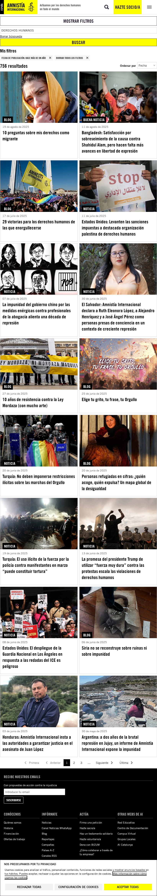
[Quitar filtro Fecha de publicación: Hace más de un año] (50, 57)
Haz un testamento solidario (96, 833)
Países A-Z (48, 850)
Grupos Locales (126, 839)
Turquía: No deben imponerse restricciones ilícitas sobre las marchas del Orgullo (38, 479)
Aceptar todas (128, 887)
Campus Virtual (127, 833)
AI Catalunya (125, 844)
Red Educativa (126, 822)
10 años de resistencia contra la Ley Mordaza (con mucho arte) (32, 402)
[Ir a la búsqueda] (107, 7)
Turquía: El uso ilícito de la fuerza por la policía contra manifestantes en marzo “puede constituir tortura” (35, 565)
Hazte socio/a (127, 7)
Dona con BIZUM (90, 844)
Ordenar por (128, 66)
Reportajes (48, 839)
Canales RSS (49, 855)
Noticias (46, 822)
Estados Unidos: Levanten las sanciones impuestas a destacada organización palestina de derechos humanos (115, 228)
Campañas (48, 844)
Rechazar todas (29, 887)
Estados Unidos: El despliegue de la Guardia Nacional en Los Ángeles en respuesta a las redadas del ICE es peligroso (32, 657)
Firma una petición (91, 822)
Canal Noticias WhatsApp (57, 828)
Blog (44, 833)
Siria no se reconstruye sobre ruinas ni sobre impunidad (114, 651)
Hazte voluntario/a (90, 839)
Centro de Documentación (133, 828)
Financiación (11, 833)
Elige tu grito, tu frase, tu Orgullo (109, 399)
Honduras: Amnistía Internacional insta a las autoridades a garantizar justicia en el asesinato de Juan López (37, 743)
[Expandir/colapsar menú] (149, 7)
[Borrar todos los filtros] (87, 57)
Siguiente (102, 763)
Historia (8, 828)
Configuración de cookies (78, 887)
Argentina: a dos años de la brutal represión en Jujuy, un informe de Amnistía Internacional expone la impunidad (117, 743)
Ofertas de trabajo (14, 839)
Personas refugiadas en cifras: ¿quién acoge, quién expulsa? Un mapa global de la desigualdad (116, 482)
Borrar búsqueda (11, 36)
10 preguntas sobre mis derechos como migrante (35, 136)
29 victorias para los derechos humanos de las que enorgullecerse (38, 225)
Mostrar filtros (78, 21)
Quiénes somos (12, 822)
